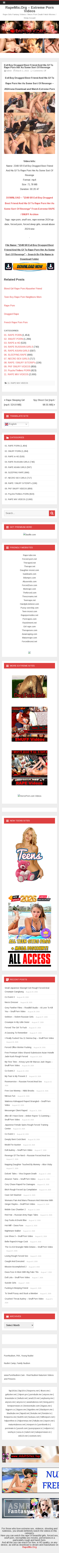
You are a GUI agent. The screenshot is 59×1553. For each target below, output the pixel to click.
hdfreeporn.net (47, 1417)
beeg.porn (48, 1402)
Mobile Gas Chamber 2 (15, 1209)
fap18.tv (22, 1391)
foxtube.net (36, 1413)
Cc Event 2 (10, 1071)
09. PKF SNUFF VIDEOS (17, 366)
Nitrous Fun (10, 1096)
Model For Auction (13, 1145)
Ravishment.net (29, 623)
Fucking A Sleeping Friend (16, 1288)
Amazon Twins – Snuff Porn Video (20, 1179)
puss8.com (22, 1428)
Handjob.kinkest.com (29, 604)
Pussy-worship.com (30, 608)
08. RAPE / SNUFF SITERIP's (20, 362)
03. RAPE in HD (12, 343)
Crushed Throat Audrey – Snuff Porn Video (24, 1299)
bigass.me (46, 1406)
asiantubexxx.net (34, 1402)
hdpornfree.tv (10, 1421)
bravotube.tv (10, 1398)
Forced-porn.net (29, 559)
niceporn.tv (32, 1424)
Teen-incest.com (29, 611)
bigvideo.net (33, 1409)
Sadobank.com (29, 574)
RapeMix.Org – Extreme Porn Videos (29, 9)
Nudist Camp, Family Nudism (17, 1363)
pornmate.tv (10, 1428)
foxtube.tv (46, 1413)
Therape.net (29, 566)
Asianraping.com (29, 634)
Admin (9, 71)
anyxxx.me (48, 1394)
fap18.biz (13, 1391)
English (12, 424)
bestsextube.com (32, 1406)
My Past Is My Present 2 (16, 1076)
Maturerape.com (29, 638)
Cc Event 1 (10, 1134)
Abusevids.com (30, 581)
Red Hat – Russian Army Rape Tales (21, 1215)
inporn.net (49, 1421)
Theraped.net (29, 563)
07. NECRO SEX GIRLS (16, 358)
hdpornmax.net (25, 1421)
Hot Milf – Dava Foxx (14, 1225)
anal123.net (34, 1398)
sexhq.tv (11, 1432)
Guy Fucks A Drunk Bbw (15, 1220)
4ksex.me (44, 1391)
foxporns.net (33, 1391)
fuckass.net (34, 1417)
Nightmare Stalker (13, 1231)
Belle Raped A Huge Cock (16, 1241)
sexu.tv (20, 1432)
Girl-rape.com (29, 626)
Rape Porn (9, 305)
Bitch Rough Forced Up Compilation (21, 1189)
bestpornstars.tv (14, 1406)
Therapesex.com (29, 630)
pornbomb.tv (44, 1424)
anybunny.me (47, 1398)
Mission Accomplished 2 (15, 1267)
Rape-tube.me (29, 555)
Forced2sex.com (29, 585)
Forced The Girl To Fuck (16, 1027)
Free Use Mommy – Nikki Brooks (19, 1091)
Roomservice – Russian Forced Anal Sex (23, 1081)
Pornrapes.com (30, 619)
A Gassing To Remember (16, 1033)
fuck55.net (22, 1417)
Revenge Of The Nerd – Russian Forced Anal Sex (27, 1155)
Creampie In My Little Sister (17, 1022)
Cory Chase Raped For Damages (20, 1184)
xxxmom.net (34, 1436)
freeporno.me (10, 1417)
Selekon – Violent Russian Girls (19, 1017)
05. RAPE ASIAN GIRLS (17, 350)
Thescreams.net (29, 596)
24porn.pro (23, 1394)
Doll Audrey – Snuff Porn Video (18, 1150)
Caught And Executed (14, 1261)
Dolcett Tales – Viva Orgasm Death (21, 1173)
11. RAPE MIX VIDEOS (16, 374)
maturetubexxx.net (16, 1424)
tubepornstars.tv (42, 1432)
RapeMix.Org (29, 1547)
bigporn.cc (10, 1409)
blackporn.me (46, 1409)
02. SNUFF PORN (13, 339)
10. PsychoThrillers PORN (17, 370)
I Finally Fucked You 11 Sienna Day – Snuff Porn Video (29, 1038)
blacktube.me (13, 1413)
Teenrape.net (29, 600)
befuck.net (22, 1398)
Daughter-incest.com (29, 570)
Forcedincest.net (29, 641)
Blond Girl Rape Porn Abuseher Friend (23, 288)
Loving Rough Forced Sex (16, 1256)
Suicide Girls (10, 1283)
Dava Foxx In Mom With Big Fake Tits (22, 1272)
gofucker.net (10, 1394)
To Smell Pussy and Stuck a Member (21, 1293)
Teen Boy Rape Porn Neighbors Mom (23, 297)
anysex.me (10, 1402)
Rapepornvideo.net (29, 615)
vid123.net (23, 1436)
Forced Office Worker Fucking (18, 1047)
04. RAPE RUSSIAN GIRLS (18, 347)
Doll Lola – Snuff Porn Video (17, 1277)
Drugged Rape (11, 314)
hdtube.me (38, 1421)
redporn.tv (48, 1428)
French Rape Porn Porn (16, 322)
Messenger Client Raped (16, 1110)
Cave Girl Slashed (13, 1195)
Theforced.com (29, 593)
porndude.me (36, 1394)
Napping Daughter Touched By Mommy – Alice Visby (28, 1164)
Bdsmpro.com (29, 578)
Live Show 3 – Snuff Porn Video (19, 1236)
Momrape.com (29, 589)
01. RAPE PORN (13, 335)
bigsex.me (21, 1409)
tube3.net (29, 1432)
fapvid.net (24, 1413)
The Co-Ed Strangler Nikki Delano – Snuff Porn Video (29, 1247)
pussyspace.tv (35, 1428)
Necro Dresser (11, 1002)
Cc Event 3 (10, 997)
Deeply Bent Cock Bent (15, 1139)
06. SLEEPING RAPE (15, 355)
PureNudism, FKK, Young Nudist (18, 1356)
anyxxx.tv (21, 1402)
